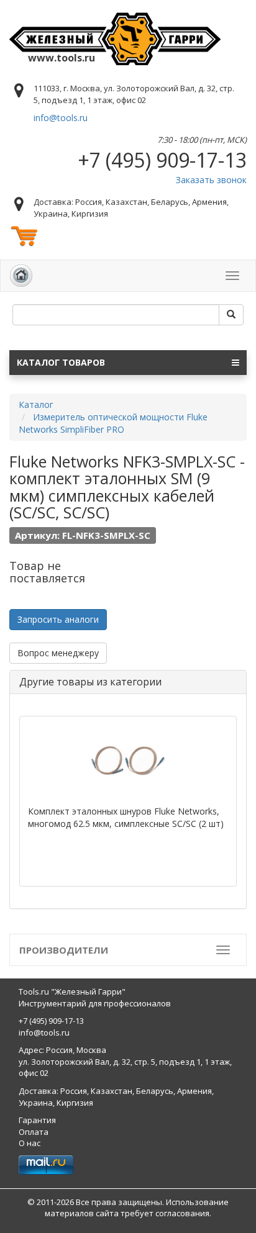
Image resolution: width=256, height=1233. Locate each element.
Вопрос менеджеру (58, 653)
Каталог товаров (61, 362)
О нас (29, 1143)
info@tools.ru (61, 118)
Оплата (33, 1131)
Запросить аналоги (58, 619)
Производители (63, 950)
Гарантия (37, 1120)
